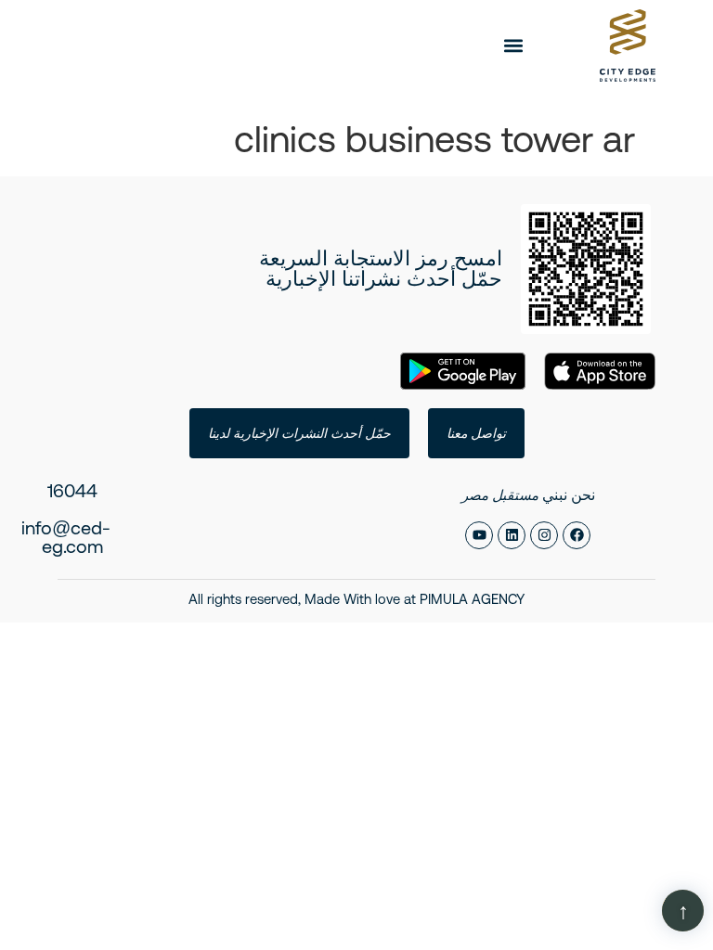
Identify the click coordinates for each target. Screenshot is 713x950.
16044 (72, 490)
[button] (514, 45)
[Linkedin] (511, 535)
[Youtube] (479, 535)
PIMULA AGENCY (472, 599)
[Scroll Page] (683, 910)
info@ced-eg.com (65, 537)
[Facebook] (576, 535)
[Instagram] (544, 535)
